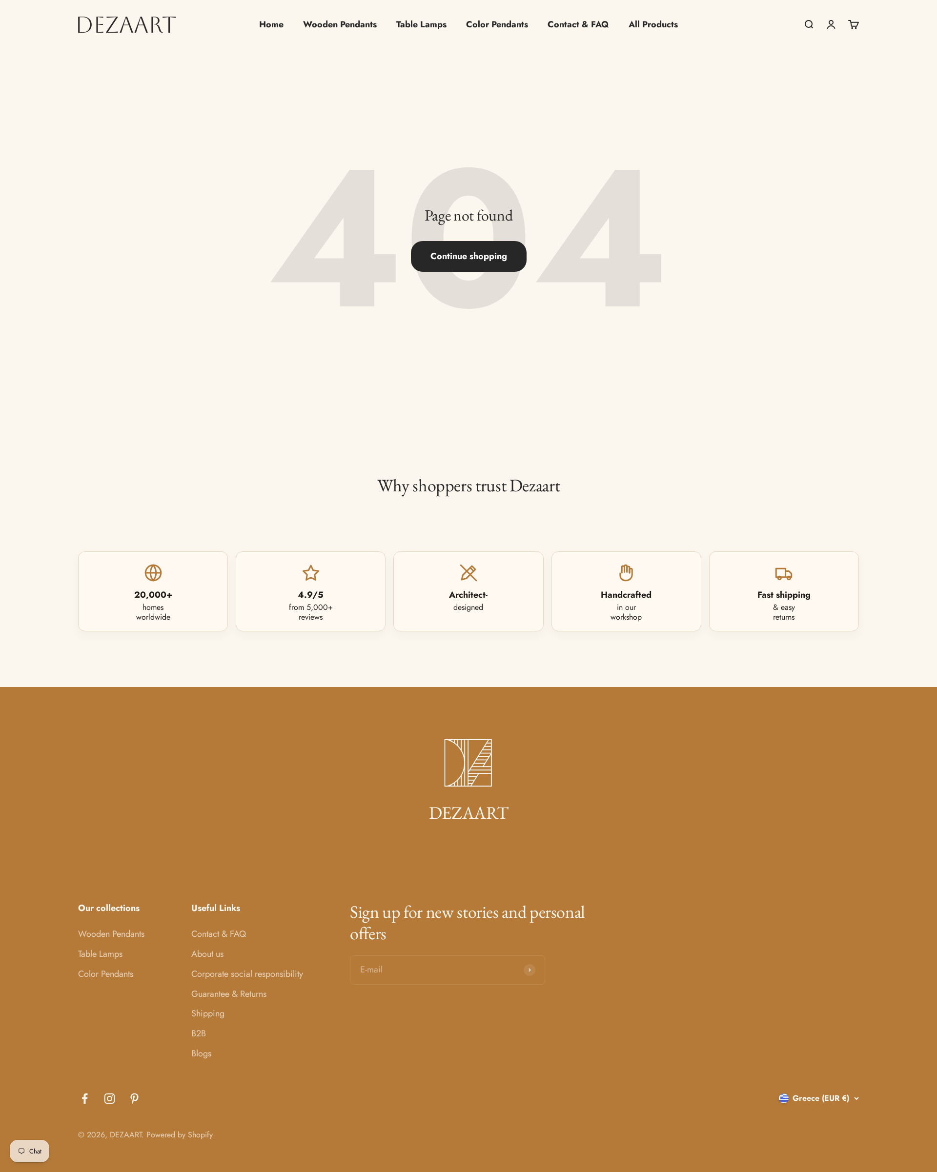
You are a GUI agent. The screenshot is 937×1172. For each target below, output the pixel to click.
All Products (653, 24)
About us (207, 954)
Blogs (201, 1053)
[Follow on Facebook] (84, 1098)
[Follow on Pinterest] (134, 1098)
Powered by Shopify (179, 1134)
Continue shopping (468, 256)
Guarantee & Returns (228, 994)
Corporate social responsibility (247, 974)
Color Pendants (497, 24)
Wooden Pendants (340, 24)
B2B (198, 1033)
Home (271, 24)
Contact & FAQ (578, 24)
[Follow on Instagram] (109, 1098)
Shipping (207, 1013)
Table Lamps (421, 24)
